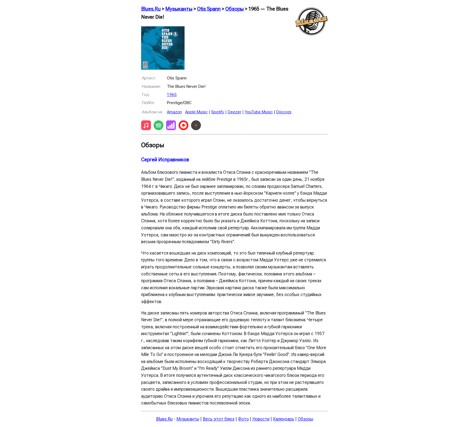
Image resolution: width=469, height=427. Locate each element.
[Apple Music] (146, 126)
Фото (243, 419)
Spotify (217, 112)
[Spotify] (158, 126)
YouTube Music (259, 112)
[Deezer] (171, 126)
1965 (172, 94)
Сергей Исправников (165, 160)
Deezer (234, 112)
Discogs (283, 112)
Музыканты (178, 9)
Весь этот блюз (218, 419)
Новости (261, 419)
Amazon (174, 112)
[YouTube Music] (183, 126)
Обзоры (234, 9)
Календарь (283, 419)
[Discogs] (196, 126)
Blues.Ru (151, 9)
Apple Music (196, 112)
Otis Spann (209, 9)
